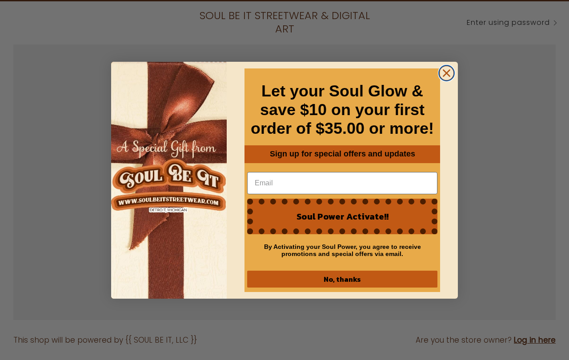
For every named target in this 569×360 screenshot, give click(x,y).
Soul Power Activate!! (343, 216)
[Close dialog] (446, 73)
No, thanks (342, 279)
